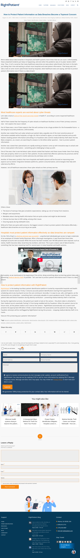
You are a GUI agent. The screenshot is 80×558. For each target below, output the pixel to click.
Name (3, 464)
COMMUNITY (4, 532)
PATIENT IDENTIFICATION (7, 524)
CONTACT (3, 535)
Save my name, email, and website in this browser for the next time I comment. (20, 483)
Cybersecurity (36, 17)
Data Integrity (51, 17)
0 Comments (23, 17)
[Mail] (78, 1)
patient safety (20, 323)
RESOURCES (4, 526)
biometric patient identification (13, 320)
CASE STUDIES (4, 528)
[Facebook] (71, 1)
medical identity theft (16, 277)
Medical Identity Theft (67, 17)
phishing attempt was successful (27, 236)
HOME (2, 521)
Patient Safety (42, 20)
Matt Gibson (52, 20)
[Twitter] (66, 1)
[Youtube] (68, 1)
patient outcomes (11, 323)
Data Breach (43, 17)
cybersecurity (25, 320)
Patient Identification (32, 20)
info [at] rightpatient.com (65, 531)
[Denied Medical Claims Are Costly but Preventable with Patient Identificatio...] (1, 279)
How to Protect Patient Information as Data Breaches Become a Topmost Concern (40, 14)
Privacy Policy (57, 379)
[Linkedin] (73, 1)
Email (2, 471)
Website (2, 477)
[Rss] (75, 1)
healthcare (58, 17)
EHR (47, 320)
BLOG (30, 17)
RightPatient (5, 288)
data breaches (33, 320)
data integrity (41, 320)
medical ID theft (53, 320)
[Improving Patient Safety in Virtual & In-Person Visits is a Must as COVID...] (79, 279)
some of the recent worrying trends (26, 116)
